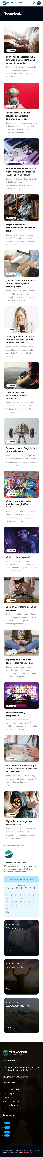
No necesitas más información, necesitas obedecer (18, 395)
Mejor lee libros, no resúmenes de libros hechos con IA (20, 227)
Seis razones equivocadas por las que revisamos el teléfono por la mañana (21, 768)
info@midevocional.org (15, 1076)
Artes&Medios (27, 1152)
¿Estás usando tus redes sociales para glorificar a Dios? (18, 504)
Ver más (10, 950)
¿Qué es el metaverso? (18, 557)
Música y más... (12, 162)
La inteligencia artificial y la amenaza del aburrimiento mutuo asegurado (20, 339)
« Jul (7, 912)
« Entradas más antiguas (14, 845)
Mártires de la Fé (12, 1101)
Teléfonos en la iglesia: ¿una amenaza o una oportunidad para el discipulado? (20, 59)
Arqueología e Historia (14, 1105)
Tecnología (11, 50)
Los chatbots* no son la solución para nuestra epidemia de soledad (18, 115)
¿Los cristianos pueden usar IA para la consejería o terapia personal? (20, 283)
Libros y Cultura (12, 1089)
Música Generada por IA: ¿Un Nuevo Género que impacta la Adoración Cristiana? (21, 171)
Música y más (10, 1093)
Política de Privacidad (14, 1109)
